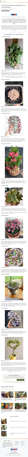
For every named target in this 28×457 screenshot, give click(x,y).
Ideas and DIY (17, 442)
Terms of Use (23, 445)
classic (8, 362)
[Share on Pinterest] (14, 14)
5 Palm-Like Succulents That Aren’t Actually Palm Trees (20, 411)
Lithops (25, 269)
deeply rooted (22, 367)
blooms (8, 241)
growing (23, 138)
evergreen (4, 362)
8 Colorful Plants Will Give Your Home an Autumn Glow (7, 399)
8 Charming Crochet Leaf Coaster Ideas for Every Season (18, 427)
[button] (25, 1)
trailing (5, 304)
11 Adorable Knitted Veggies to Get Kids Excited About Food (6, 411)
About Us (22, 442)
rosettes (2, 109)
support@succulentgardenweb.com (14, 453)
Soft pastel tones (3, 331)
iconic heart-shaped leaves (6, 72)
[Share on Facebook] (11, 14)
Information (17, 441)
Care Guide (17, 443)
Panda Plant (8, 208)
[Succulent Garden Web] (3, 1)
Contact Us (23, 441)
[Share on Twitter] (13, 14)
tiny (9, 209)
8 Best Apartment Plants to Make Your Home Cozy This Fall (20, 399)
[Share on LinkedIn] (16, 14)
